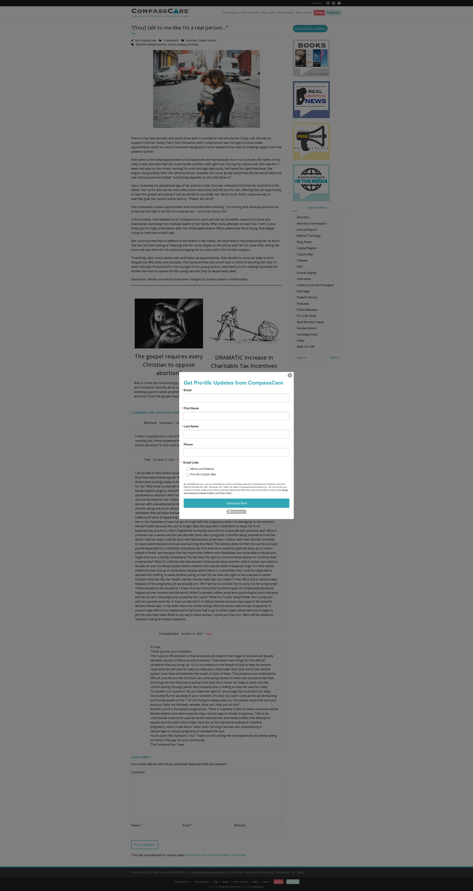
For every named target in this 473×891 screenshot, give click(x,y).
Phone (188, 444)
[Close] (290, 375)
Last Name (191, 426)
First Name (191, 408)
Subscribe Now (236, 503)
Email (187, 390)
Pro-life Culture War (203, 474)
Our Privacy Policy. (223, 492)
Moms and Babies (202, 469)
